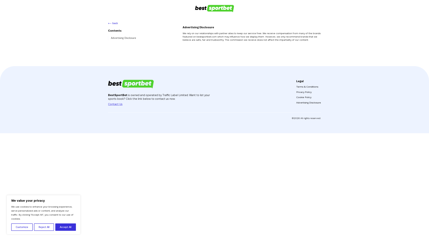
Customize (22, 227)
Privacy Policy (304, 92)
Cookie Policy (303, 97)
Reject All (44, 227)
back (115, 23)
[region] (43, 214)
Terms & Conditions (307, 86)
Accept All (65, 227)
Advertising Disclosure (123, 38)
